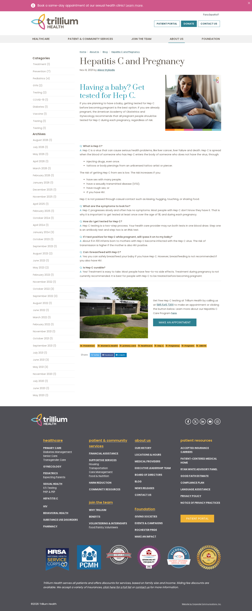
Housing (94, 464)
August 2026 (42, 140)
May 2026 (40, 154)
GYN (38, 85)
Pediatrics (41, 78)
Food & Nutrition (99, 476)
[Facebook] (188, 422)
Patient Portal (167, 23)
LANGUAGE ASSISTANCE (195, 489)
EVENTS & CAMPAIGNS (149, 523)
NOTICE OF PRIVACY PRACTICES (200, 502)
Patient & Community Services (90, 39)
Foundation (211, 39)
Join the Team (141, 39)
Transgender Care (54, 460)
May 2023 (41, 267)
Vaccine (40, 114)
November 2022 (44, 282)
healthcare (146, 345)
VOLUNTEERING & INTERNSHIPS (108, 523)
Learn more (134, 5)
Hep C (160, 345)
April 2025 (41, 204)
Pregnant (189, 345)
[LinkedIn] (203, 422)
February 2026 (43, 175)
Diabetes (40, 106)
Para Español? (211, 14)
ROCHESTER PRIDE (146, 530)
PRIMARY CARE (52, 448)
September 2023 (45, 246)
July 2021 (40, 352)
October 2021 (43, 338)
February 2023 (43, 274)
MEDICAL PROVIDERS (147, 461)
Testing (40, 92)
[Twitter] (196, 422)
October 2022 (43, 289)
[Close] (249, 3)
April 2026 (41, 161)
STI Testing (50, 487)
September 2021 (44, 345)
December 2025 (44, 189)
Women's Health (109, 345)
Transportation (98, 468)
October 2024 (43, 218)
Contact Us (209, 23)
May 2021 (40, 367)
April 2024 (41, 225)
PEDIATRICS (50, 473)
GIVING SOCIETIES (146, 516)
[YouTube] (210, 422)
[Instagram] (217, 422)
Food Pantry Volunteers (103, 527)
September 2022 (45, 296)
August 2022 (42, 303)
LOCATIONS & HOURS (148, 454)
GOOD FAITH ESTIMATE (195, 476)
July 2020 (40, 381)
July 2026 (40, 147)
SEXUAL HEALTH (52, 484)
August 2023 (43, 253)
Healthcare (41, 39)
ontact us (143, 587)
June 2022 (41, 310)
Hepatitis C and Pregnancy (125, 51)
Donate (189, 23)
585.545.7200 (165, 305)
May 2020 (40, 395)
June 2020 (41, 388)
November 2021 (44, 331)
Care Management (101, 472)
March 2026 (42, 168)
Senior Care (50, 456)
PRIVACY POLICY (191, 496)
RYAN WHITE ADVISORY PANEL (199, 469)
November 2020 (44, 374)
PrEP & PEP (49, 491)
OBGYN (202, 345)
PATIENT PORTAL (197, 519)
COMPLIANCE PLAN (192, 482)
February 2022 (43, 324)
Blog (105, 51)
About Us (176, 39)
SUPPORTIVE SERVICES (103, 460)
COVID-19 (40, 99)
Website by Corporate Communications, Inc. (201, 604)
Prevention (88, 345)
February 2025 (43, 211)
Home (83, 51)
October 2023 (43, 239)
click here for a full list (117, 587)
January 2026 (43, 182)
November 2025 (44, 196)
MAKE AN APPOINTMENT (175, 322)
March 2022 (42, 317)
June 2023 (41, 260)
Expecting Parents (54, 477)
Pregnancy (173, 345)
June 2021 (41, 359)
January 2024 (43, 232)
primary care (129, 345)
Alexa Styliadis (106, 70)
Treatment (41, 64)
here (174, 313)
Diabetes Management (57, 452)
